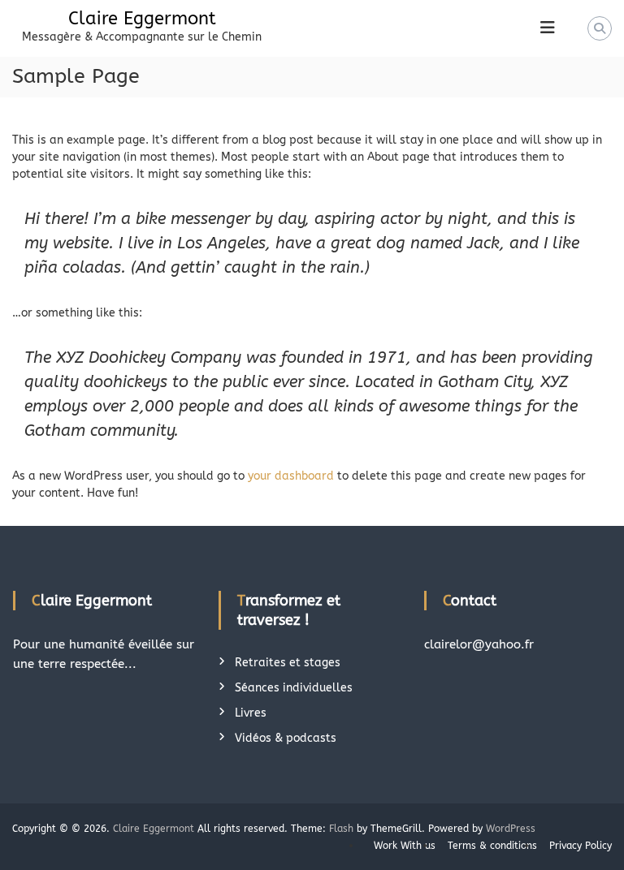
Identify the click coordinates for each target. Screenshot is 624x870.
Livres (250, 713)
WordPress (510, 828)
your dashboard (291, 476)
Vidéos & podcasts (285, 738)
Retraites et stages (287, 663)
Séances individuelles (294, 688)
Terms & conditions (492, 845)
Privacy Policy (580, 845)
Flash (341, 828)
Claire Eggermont (142, 18)
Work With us (405, 845)
